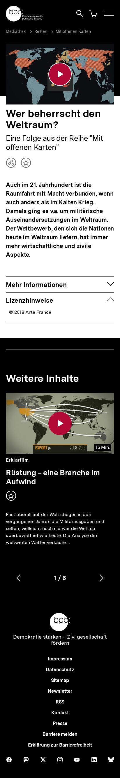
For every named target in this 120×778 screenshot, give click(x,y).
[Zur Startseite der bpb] (25, 20)
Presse (60, 723)
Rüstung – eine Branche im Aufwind (53, 477)
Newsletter (60, 691)
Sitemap (60, 680)
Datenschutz (60, 669)
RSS (60, 702)
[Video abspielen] (60, 74)
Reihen (40, 31)
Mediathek (16, 31)
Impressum (60, 659)
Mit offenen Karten (73, 31)
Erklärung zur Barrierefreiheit (60, 745)
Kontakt (60, 712)
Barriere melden (60, 734)
